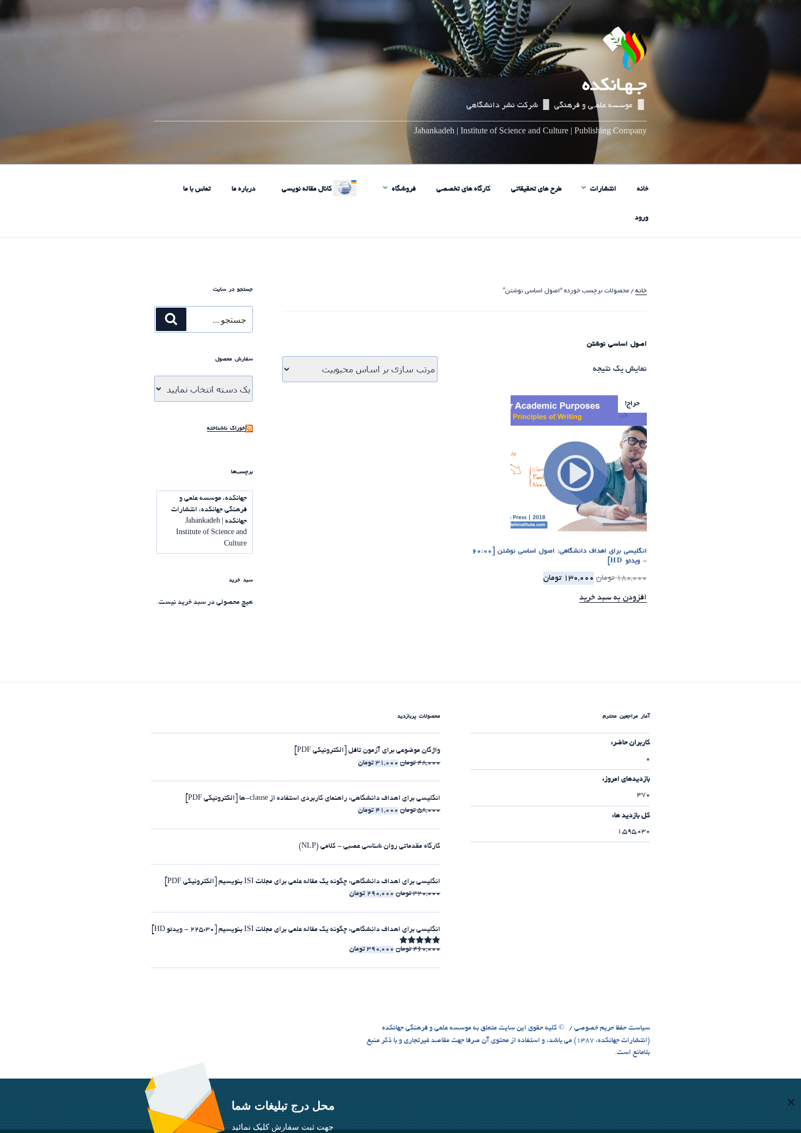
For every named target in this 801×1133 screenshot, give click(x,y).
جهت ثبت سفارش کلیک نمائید (282, 1126)
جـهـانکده (614, 86)
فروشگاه (404, 189)
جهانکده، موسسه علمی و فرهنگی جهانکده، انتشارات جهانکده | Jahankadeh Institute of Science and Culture (209, 521)
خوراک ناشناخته (226, 429)
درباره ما (244, 189)
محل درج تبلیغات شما (283, 1105)
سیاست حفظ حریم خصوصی (612, 1028)
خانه (642, 189)
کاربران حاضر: (630, 743)
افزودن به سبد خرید (613, 597)
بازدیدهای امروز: (626, 779)
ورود (641, 218)
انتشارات (603, 189)
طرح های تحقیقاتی (536, 189)
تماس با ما (197, 189)
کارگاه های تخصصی (463, 189)
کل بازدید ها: (631, 816)
